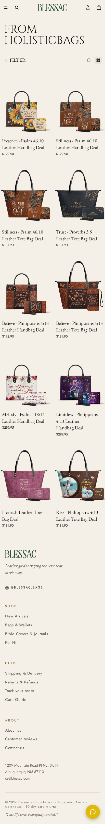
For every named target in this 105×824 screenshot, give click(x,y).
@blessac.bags (27, 587)
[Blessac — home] (52, 554)
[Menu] (6, 7)
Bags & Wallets (18, 625)
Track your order (19, 691)
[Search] (16, 7)
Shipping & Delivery (23, 673)
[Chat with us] (93, 812)
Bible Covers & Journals (26, 634)
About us (13, 730)
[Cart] (98, 7)
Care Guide (15, 699)
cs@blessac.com (17, 778)
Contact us (14, 748)
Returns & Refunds (21, 682)
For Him (12, 642)
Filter (18, 60)
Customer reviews (21, 739)
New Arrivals (16, 616)
